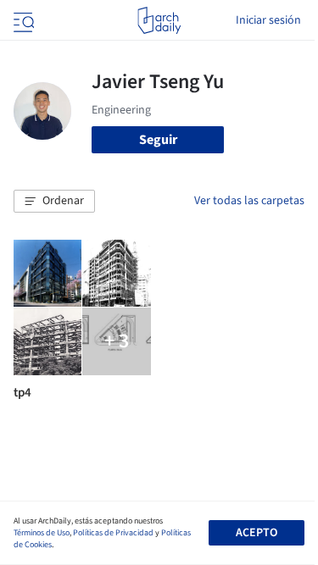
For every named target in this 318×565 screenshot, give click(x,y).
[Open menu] (22, 20)
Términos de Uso (42, 533)
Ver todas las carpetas (249, 200)
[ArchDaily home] (159, 20)
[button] (54, 201)
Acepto (256, 532)
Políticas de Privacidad (113, 533)
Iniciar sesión (268, 20)
